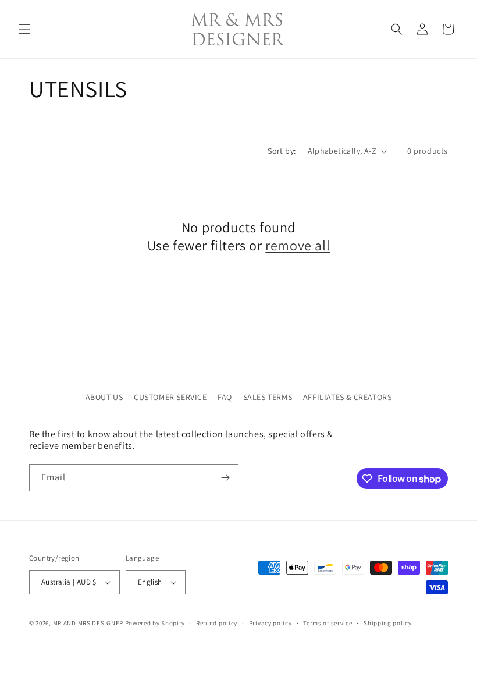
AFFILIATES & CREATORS (347, 397)
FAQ (225, 397)
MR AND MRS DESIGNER (88, 623)
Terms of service (327, 623)
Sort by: (282, 151)
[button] (24, 29)
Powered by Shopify (155, 623)
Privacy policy (270, 623)
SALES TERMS (268, 397)
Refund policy (216, 623)
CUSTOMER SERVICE (170, 397)
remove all (297, 245)
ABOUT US (104, 397)
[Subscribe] (225, 477)
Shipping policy (388, 623)
